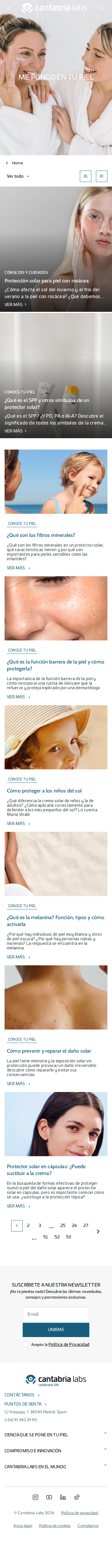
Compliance (88, 1525)
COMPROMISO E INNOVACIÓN (33, 1451)
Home (17, 162)
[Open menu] (9, 8)
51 (45, 1237)
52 (57, 1237)
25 (63, 1226)
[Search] (101, 8)
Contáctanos (19, 1395)
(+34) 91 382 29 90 (21, 1419)
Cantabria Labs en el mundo (35, 1467)
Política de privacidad (79, 1512)
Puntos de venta (23, 1404)
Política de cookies (55, 1525)
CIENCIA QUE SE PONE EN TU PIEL (36, 1435)
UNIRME (56, 1330)
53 (68, 1237)
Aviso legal (22, 1525)
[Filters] (101, 176)
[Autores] (85, 176)
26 (74, 1226)
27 (86, 1226)
